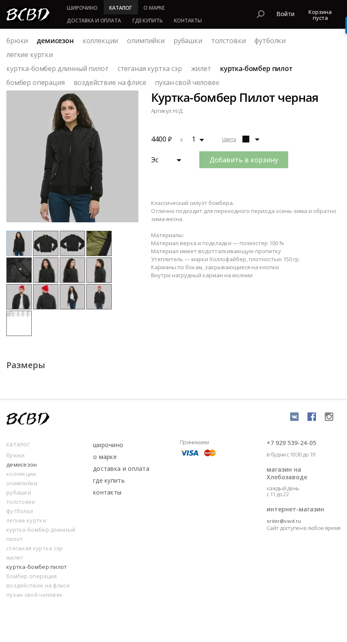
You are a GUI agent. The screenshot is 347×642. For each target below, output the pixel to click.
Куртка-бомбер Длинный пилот (57, 68)
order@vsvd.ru (284, 521)
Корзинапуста (320, 15)
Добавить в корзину (243, 159)
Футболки (270, 40)
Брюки (17, 40)
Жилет (201, 68)
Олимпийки (146, 40)
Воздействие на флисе (110, 82)
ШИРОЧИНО (82, 7)
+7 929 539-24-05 (291, 443)
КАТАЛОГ (120, 7)
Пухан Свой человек (187, 82)
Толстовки (228, 40)
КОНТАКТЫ (187, 20)
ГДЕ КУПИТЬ (147, 20)
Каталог (18, 444)
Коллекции (100, 40)
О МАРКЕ (154, 7)
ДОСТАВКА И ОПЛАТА (94, 20)
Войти (285, 14)
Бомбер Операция (35, 82)
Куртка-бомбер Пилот (256, 68)
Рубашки (188, 40)
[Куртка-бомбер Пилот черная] (246, 139)
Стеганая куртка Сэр (150, 68)
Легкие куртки (29, 54)
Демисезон (55, 40)
